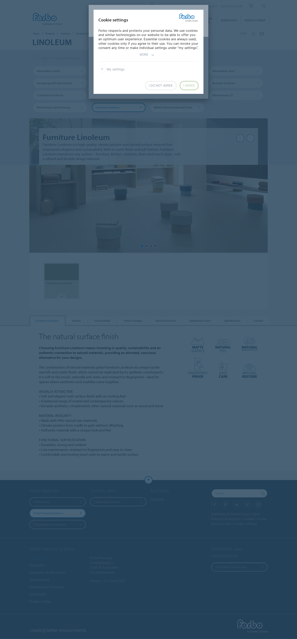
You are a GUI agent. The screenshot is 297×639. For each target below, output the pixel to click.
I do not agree (161, 85)
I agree (189, 85)
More (144, 54)
